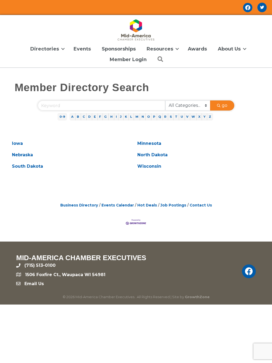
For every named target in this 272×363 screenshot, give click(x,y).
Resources (160, 49)
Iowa (17, 143)
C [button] (84, 117)
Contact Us (201, 205)
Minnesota (149, 143)
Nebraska (22, 154)
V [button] (187, 117)
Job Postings (173, 205)
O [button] (148, 117)
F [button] (100, 117)
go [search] (224, 105)
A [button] (72, 117)
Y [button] (204, 117)
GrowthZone (197, 297)
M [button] (136, 117)
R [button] (165, 117)
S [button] (171, 117)
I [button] (116, 117)
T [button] (176, 117)
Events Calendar (117, 205)
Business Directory (79, 205)
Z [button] (210, 117)
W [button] (193, 117)
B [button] (78, 117)
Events (82, 49)
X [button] (199, 117)
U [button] (182, 117)
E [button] (95, 117)
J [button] (121, 117)
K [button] (126, 117)
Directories (44, 49)
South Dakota (27, 166)
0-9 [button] (62, 117)
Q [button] (159, 117)
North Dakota (152, 154)
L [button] (131, 117)
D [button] (89, 117)
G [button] (105, 117)
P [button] (154, 117)
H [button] (111, 117)
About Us (229, 49)
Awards (197, 49)
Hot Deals (147, 205)
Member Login (128, 59)
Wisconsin (149, 166)
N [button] (143, 117)
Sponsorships (119, 49)
